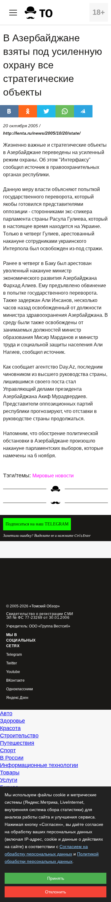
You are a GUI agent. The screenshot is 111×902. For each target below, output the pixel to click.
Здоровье (12, 721)
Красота (10, 728)
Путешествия (17, 743)
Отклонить (55, 891)
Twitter (11, 663)
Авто (6, 713)
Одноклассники (19, 689)
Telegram (14, 655)
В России (11, 758)
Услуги (8, 780)
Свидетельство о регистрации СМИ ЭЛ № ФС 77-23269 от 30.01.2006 (39, 615)
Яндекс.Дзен (17, 698)
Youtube (13, 672)
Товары (9, 772)
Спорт (8, 750)
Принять (55, 878)
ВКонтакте (15, 681)
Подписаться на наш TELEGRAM (37, 524)
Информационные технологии (39, 765)
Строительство (19, 736)
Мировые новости (53, 475)
